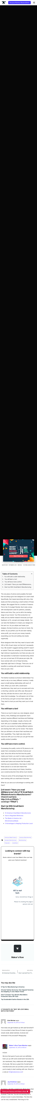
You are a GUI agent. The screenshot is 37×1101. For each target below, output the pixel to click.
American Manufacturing (25, 837)
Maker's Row (5, 564)
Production (7, 843)
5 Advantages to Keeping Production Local (19, 823)
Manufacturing (31, 564)
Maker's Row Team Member (18, 1045)
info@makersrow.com (16, 1072)
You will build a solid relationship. (14, 576)
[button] (31, 542)
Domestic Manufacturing (10, 840)
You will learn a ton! (11, 579)
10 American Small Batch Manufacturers (18, 813)
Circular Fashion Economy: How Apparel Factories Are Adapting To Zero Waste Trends (17, 990)
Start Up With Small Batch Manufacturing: (17, 587)
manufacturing (22, 840)
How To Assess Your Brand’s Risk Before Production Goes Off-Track (14, 995)
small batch (15, 843)
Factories (25, 564)
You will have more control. (13, 582)
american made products (11, 837)
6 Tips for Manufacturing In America (12, 987)
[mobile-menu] (34, 2)
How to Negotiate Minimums (14, 815)
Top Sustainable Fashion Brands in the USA (15, 999)
